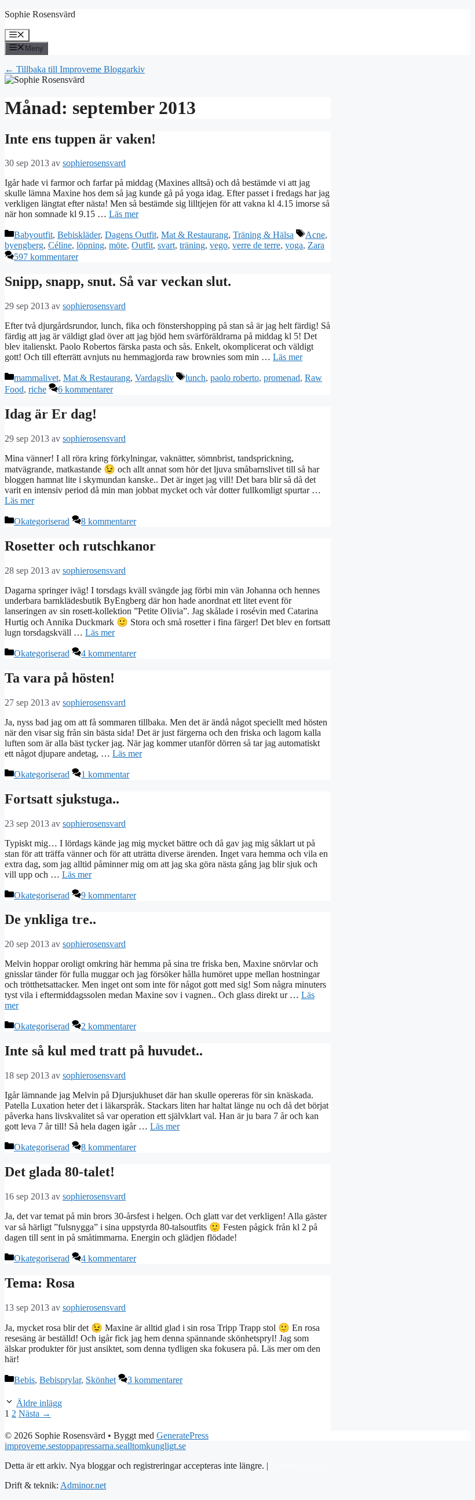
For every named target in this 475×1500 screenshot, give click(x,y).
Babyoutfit (33, 235)
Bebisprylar (60, 1380)
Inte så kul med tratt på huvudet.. (104, 1050)
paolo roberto (234, 378)
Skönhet (101, 1380)
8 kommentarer (108, 521)
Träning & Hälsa (263, 235)
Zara (316, 245)
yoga (294, 245)
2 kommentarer (108, 1026)
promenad (282, 378)
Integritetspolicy (300, 1465)
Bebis (24, 1380)
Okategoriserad (42, 521)
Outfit (142, 245)
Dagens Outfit (130, 235)
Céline (60, 245)
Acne (315, 235)
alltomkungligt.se (154, 1446)
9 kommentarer (108, 895)
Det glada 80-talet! (60, 1171)
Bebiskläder (78, 235)
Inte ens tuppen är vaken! (80, 138)
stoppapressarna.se (89, 1446)
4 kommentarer (108, 653)
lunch (195, 378)
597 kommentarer (46, 257)
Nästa (35, 1413)
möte (118, 245)
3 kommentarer (154, 1380)
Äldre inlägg (39, 1403)
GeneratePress (182, 1435)
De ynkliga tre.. (50, 919)
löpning (90, 245)
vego (219, 245)
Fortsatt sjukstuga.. (62, 798)
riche (37, 389)
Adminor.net (83, 1485)
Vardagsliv (154, 378)
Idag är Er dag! (51, 413)
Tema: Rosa (40, 1282)
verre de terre (256, 245)
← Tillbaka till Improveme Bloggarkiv (75, 69)
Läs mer (123, 214)
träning (192, 245)
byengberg (24, 245)
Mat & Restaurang (194, 235)
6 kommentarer (85, 389)
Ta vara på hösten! (60, 677)
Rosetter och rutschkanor (80, 545)
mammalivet (36, 378)
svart (166, 245)
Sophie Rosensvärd (40, 14)
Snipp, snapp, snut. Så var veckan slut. (118, 281)
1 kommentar (105, 774)
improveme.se (30, 1446)
